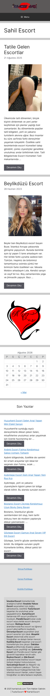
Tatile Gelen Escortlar (17, 49)
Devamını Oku (14, 167)
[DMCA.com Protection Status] (25, 684)
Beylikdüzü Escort (23, 183)
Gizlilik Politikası (25, 589)
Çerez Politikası (25, 579)
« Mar (24, 392)
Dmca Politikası (25, 569)
